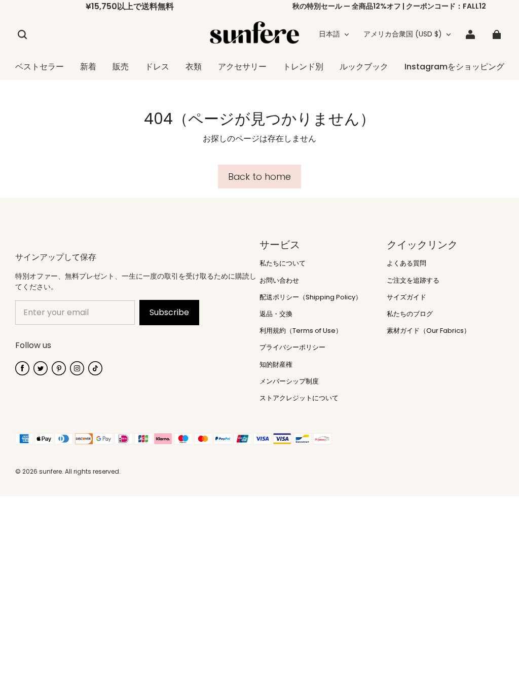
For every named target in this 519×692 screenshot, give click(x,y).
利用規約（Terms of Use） (301, 330)
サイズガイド (406, 297)
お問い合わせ (279, 280)
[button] (22, 34)
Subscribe (169, 312)
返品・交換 (276, 314)
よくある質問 (406, 263)
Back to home (259, 176)
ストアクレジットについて (299, 398)
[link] (194, 67)
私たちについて (283, 263)
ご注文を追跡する (413, 280)
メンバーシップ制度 (289, 381)
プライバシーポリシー (292, 347)
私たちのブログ (410, 314)
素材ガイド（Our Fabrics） (428, 330)
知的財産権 (276, 364)
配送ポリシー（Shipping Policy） (311, 297)
